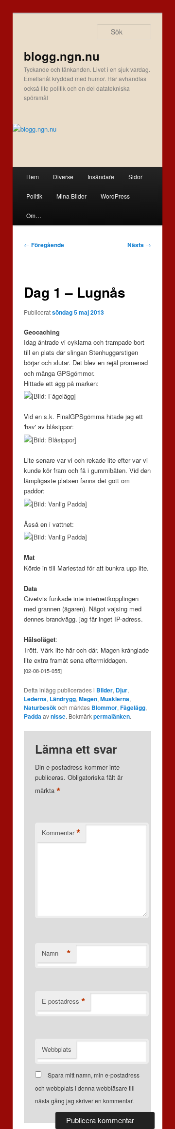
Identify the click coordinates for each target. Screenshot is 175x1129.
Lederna (35, 698)
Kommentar (61, 833)
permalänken (111, 716)
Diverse (63, 176)
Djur (121, 690)
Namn (56, 953)
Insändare (101, 176)
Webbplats (56, 1049)
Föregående (44, 244)
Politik (34, 196)
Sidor (135, 176)
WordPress (115, 196)
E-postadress (64, 1001)
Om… (33, 215)
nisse (58, 716)
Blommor (104, 707)
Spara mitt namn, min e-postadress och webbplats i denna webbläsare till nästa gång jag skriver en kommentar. (87, 1088)
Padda (32, 716)
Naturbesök (40, 707)
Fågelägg (132, 707)
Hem (32, 176)
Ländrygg (63, 698)
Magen (88, 698)
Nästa (139, 244)
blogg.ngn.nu (62, 56)
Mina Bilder (71, 196)
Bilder (104, 690)
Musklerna (114, 698)
